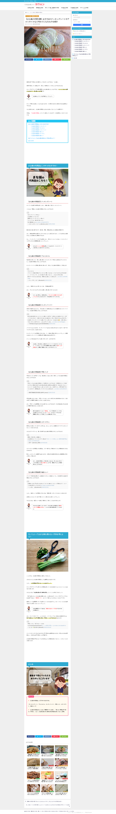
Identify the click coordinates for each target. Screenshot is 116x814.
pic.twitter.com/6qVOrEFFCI (42, 222)
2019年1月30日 (51, 223)
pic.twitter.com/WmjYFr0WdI (47, 485)
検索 (82, 24)
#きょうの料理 (45, 625)
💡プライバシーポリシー (77, 33)
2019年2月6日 (52, 323)
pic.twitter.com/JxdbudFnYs (59, 625)
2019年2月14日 (51, 392)
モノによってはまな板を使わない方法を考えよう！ (42, 138)
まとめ (31, 140)
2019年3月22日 (45, 487)
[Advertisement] (37, 70)
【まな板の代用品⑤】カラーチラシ (38, 133)
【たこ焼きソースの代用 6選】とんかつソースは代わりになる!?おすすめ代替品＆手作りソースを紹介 (48, 804)
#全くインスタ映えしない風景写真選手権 (56, 438)
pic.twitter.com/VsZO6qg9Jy (59, 321)
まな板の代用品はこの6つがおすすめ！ (39, 124)
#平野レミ (51, 625)
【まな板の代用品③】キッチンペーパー (81, 45)
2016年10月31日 (47, 627)
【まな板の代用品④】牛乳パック (37, 131)
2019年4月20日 (48, 280)
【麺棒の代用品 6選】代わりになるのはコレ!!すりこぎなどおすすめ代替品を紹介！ (44, 801)
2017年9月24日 (43, 442)
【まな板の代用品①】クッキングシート (38, 126)
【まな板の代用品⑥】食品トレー (37, 135)
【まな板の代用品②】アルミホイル (81, 43)
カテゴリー (75, 19)
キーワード (75, 15)
